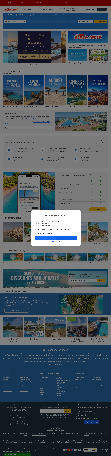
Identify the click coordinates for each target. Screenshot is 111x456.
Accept (66, 238)
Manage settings (55, 241)
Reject (45, 238)
